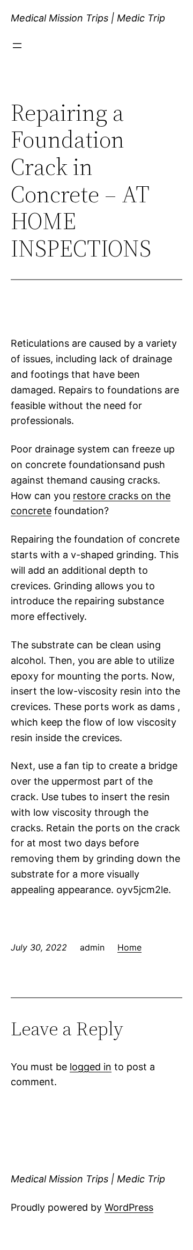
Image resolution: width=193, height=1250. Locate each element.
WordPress (129, 1207)
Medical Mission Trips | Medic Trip (88, 18)
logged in (91, 1066)
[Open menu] (17, 45)
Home (129, 947)
